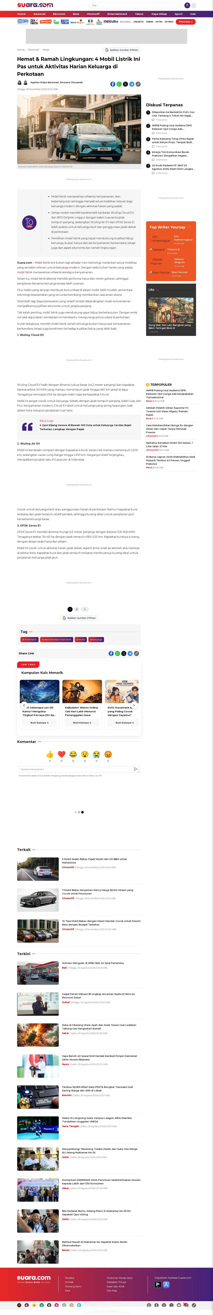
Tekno (139, 13)
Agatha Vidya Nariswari (44, 82)
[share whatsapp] (119, 84)
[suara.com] (35, 6)
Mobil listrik (42, 262)
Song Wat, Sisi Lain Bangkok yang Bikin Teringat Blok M (170, 327)
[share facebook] (113, 84)
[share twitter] (125, 84)
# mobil (81, 639)
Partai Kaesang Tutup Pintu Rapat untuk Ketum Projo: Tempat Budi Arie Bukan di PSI (173, 142)
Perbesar (133, 98)
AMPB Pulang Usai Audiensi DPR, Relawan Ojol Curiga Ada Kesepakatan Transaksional (172, 129)
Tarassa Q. (173, 249)
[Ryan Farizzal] (159, 274)
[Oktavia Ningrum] (161, 263)
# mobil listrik (29, 639)
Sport (178, 13)
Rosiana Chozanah (71, 82)
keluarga (62, 267)
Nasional (39, 13)
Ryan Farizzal (180, 272)
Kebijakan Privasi (116, 1282)
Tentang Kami (73, 1286)
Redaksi (69, 1278)
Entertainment (117, 13)
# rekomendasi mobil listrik (56, 639)
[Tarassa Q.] (157, 251)
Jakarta (138, 21)
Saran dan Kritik (115, 1286)
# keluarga (96, 639)
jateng (169, 21)
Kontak (69, 1282)
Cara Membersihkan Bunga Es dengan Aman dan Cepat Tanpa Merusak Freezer (169, 429)
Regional (185, 21)
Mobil (46, 49)
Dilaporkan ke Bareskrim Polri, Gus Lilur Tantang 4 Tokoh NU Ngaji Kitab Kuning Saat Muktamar (173, 116)
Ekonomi (59, 13)
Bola (76, 13)
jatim (158, 21)
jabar (149, 21)
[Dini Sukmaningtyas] (160, 240)
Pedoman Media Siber (120, 1278)
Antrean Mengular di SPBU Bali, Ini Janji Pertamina (93, 963)
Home (21, 13)
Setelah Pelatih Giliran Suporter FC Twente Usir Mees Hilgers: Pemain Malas (167, 411)
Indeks (195, 13)
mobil (21, 272)
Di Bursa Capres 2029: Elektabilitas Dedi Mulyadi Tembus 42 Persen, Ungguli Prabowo (170, 460)
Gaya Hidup (159, 13)
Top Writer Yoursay (167, 227)
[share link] (138, 84)
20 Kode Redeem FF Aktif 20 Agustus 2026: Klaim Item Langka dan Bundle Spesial (172, 169)
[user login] (187, 5)
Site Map (112, 1290)
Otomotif (93, 13)
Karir (67, 1290)
